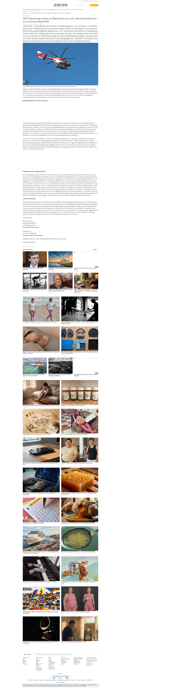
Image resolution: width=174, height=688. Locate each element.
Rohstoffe (51, 661)
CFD (49, 659)
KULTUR (28, 11)
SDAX (24, 662)
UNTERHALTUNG (52, 9)
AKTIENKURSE (29, 9)
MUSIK (32, 11)
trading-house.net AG (78, 659)
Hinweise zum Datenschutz (64, 680)
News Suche (93, 5)
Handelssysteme (52, 662)
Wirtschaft (38, 660)
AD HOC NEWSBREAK (65, 659)
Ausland (37, 665)
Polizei (37, 666)
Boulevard (45, 13)
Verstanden (81, 686)
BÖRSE (33, 9)
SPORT (47, 9)
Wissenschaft (38, 664)
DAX (23, 659)
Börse (37, 659)
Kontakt (62, 664)
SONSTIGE (82, 9)
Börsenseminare (52, 668)
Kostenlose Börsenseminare (77, 661)
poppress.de (76, 664)
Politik (37, 661)
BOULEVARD (25, 11)
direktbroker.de (77, 662)
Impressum (41, 680)
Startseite (34, 13)
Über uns (74, 680)
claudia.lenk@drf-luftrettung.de (32, 235)
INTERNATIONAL (75, 9)
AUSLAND (65, 9)
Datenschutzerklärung (51, 680)
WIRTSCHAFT (38, 9)
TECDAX (24, 661)
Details (77, 686)
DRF (23, 15)
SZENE (37, 11)
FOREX (50, 660)
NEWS (24, 9)
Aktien (50, 665)
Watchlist (63, 660)
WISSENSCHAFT (59, 9)
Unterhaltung (39, 13)
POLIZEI (69, 9)
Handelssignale (52, 664)
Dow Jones (25, 664)
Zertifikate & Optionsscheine (52, 667)
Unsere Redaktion (81, 680)
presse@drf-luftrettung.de (31, 227)
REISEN (34, 11)
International (38, 668)
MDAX (24, 660)
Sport (37, 662)
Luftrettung (27, 15)
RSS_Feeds (63, 662)
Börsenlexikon (27, 654)
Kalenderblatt (39, 670)
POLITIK (43, 9)
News (31, 680)
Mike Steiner (90, 680)
